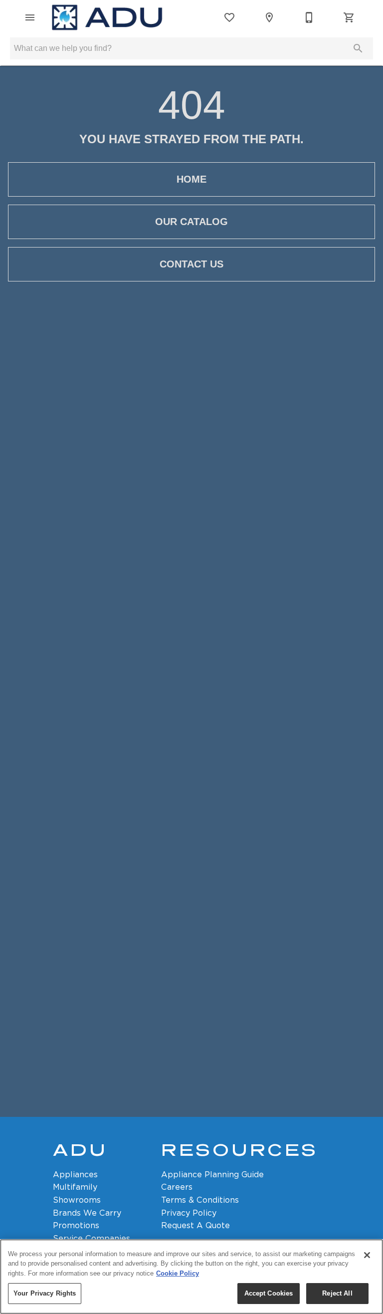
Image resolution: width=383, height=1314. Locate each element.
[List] (229, 17)
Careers (176, 1187)
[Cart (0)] (349, 17)
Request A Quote (195, 1225)
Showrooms (77, 1200)
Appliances (75, 1174)
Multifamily (75, 1187)
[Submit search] (358, 48)
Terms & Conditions (200, 1200)
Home (191, 179)
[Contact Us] (309, 17)
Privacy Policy (188, 1213)
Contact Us (191, 264)
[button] (30, 17)
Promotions (76, 1225)
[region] (191, 1276)
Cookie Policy (177, 1273)
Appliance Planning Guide (212, 1174)
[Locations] (269, 17)
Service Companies (91, 1238)
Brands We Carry (87, 1213)
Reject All (337, 1293)
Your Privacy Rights (44, 1293)
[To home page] (107, 17)
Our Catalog (191, 221)
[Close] (367, 1255)
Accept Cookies (268, 1293)
